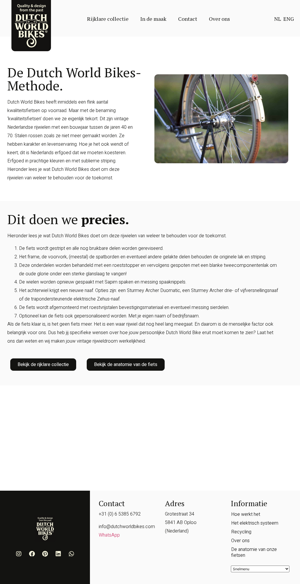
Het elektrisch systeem (254, 523)
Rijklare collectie (108, 18)
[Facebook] (32, 554)
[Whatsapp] (71, 554)
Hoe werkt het (245, 514)
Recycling (241, 531)
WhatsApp (109, 535)
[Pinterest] (45, 554)
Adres (175, 503)
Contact (187, 18)
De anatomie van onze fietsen (254, 552)
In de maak (153, 18)
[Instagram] (19, 554)
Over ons (219, 18)
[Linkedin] (58, 554)
